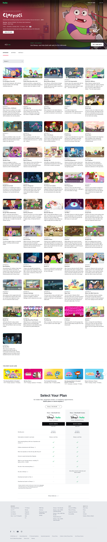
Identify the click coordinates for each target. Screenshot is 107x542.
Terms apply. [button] (42, 485)
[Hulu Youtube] (19, 531)
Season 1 (6, 61)
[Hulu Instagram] (21, 531)
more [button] (42, 19)
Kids (18, 26)
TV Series (22, 26)
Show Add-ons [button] (52, 495)
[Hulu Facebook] (11, 531)
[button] (5, 52)
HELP (69, 506)
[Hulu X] (15, 531)
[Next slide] (104, 373)
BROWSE (13, 506)
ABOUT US (85, 506)
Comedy (14, 26)
